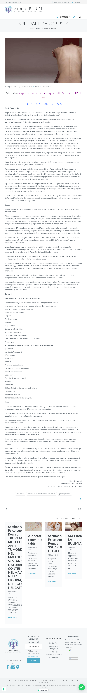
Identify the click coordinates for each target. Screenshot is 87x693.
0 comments (46, 87)
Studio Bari (53, 643)
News (38, 29)
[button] (82, 687)
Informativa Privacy (33, 656)
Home (32, 29)
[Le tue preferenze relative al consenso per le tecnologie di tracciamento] (4, 689)
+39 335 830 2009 (65, 17)
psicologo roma (64, 494)
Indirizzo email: (33, 642)
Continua (12, 618)
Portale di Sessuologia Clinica (54, 653)
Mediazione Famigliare (53, 647)
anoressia (20, 494)
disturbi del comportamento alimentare (41, 494)
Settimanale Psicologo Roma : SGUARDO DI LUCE (57, 543)
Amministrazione (26, 87)
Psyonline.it (53, 657)
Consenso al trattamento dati (33, 653)
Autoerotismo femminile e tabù (38, 539)
